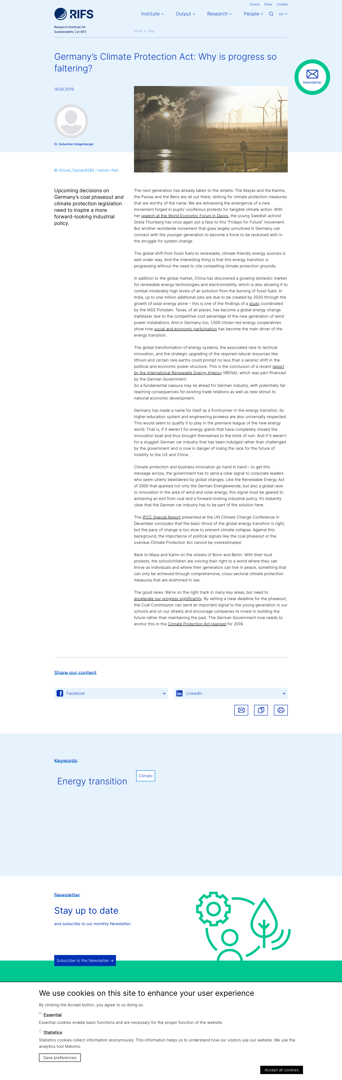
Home (138, 31)
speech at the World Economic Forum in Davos (184, 215)
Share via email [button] (241, 710)
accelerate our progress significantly (168, 598)
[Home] (73, 14)
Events (255, 4)
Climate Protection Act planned (197, 624)
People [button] (251, 14)
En (281, 14)
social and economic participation (185, 329)
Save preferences (59, 1057)
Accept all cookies (282, 1070)
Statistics (53, 1032)
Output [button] (183, 14)
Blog (151, 31)
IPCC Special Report (161, 517)
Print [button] (281, 710)
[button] (261, 710)
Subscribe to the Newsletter (83, 960)
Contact (282, 4)
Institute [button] (150, 14)
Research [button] (217, 14)
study (254, 303)
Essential (53, 1015)
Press (268, 4)
